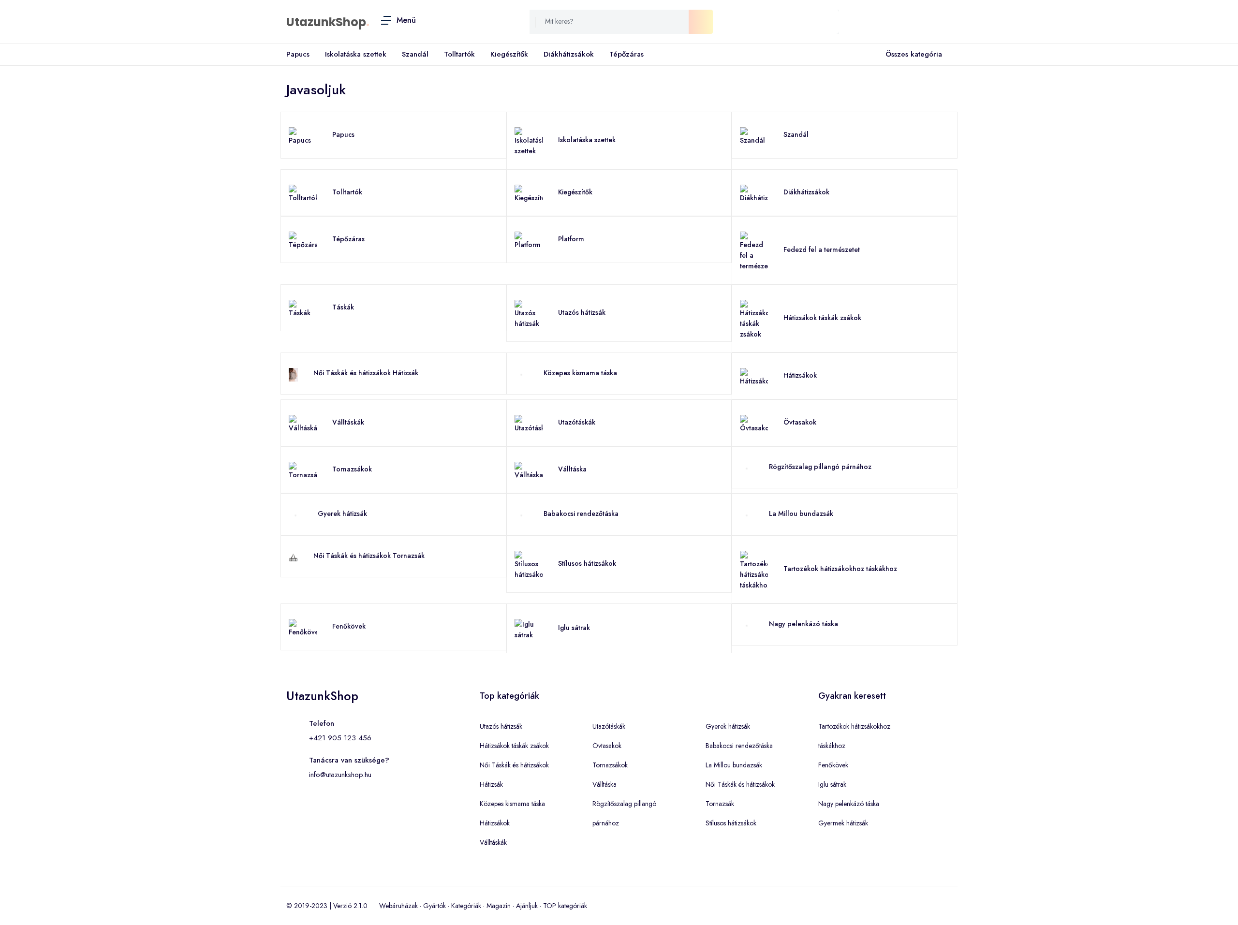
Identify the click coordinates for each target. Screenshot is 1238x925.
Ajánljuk (527, 905)
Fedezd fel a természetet (821, 249)
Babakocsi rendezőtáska (581, 513)
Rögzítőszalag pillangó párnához (820, 466)
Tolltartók (459, 54)
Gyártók (434, 905)
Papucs (298, 54)
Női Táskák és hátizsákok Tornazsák (369, 555)
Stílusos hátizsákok (587, 563)
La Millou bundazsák (801, 513)
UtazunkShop (326, 22)
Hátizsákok (800, 375)
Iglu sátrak (574, 627)
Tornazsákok (352, 469)
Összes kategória (913, 54)
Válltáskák (348, 422)
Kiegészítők (509, 54)
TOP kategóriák (565, 905)
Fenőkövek (349, 626)
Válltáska (572, 469)
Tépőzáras (626, 54)
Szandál (415, 54)
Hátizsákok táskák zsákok (822, 318)
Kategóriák (466, 905)
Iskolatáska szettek (355, 54)
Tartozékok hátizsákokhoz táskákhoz (840, 568)
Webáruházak (398, 905)
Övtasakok (799, 422)
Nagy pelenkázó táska (803, 624)
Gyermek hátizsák (843, 823)
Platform (571, 239)
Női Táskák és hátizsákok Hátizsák (365, 373)
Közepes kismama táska (580, 373)
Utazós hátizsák (581, 312)
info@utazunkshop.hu (340, 774)
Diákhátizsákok (569, 54)
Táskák (343, 307)
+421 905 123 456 (340, 738)
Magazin (498, 905)
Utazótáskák (576, 422)
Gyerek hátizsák (342, 513)
